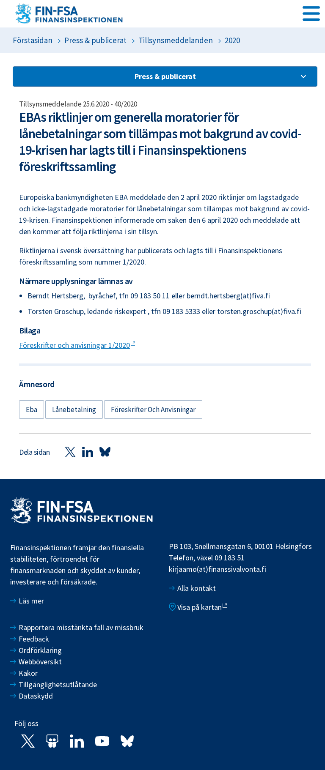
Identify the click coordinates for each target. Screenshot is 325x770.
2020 (232, 40)
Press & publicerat (95, 40)
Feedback (34, 639)
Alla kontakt (196, 588)
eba (31, 409)
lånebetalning (74, 409)
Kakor (28, 673)
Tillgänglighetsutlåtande (58, 684)
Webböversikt (40, 661)
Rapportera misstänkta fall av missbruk (81, 627)
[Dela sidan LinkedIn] (87, 451)
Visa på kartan (199, 607)
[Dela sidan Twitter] (70, 451)
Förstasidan (32, 40)
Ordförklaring (40, 650)
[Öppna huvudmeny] (311, 13)
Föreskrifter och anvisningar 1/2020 (74, 345)
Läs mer (31, 601)
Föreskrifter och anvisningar (153, 409)
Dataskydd (36, 696)
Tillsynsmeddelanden (175, 40)
